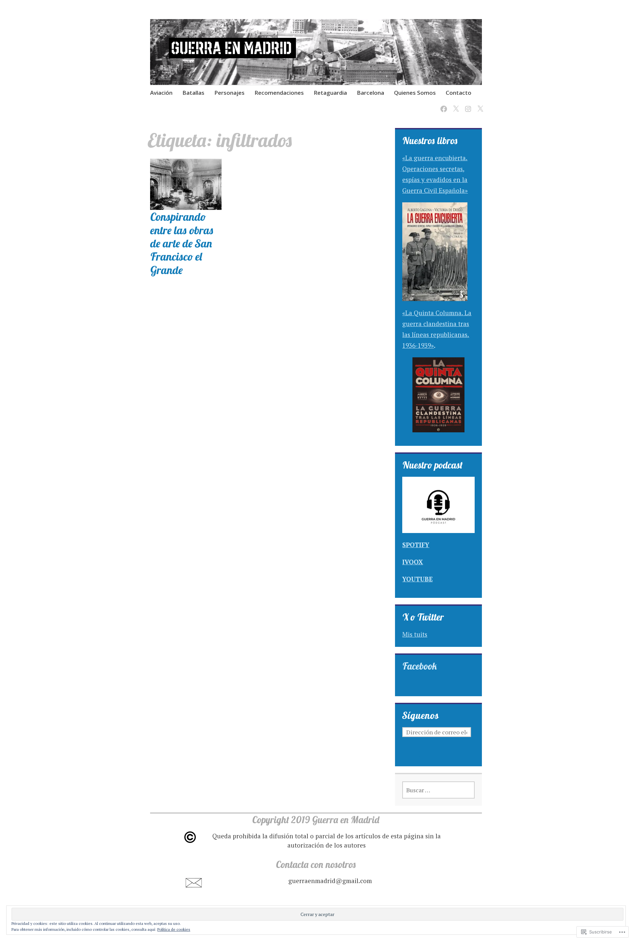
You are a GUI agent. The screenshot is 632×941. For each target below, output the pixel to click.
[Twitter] (455, 105)
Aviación (161, 92)
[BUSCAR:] (438, 790)
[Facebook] (442, 105)
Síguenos (420, 715)
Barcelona (370, 92)
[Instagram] (467, 105)
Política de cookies (173, 929)
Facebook (419, 666)
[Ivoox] (479, 105)
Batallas (193, 92)
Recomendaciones (279, 92)
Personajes (229, 92)
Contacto (458, 92)
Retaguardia (330, 92)
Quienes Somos (415, 92)
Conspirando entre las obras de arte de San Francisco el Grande (182, 243)
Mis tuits (414, 634)
